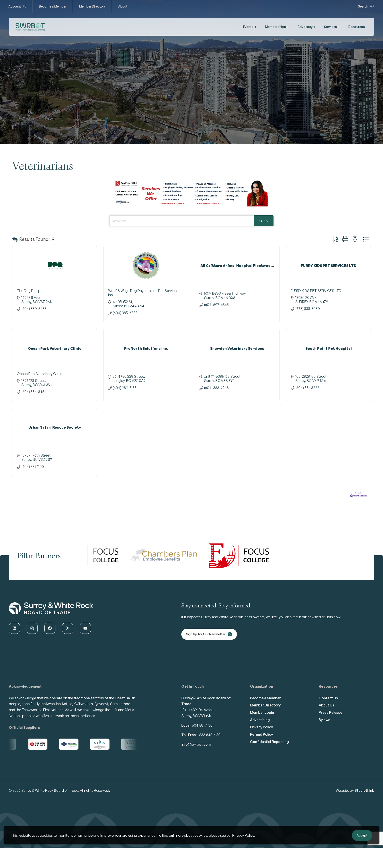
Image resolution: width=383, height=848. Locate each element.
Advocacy (305, 27)
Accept (362, 835)
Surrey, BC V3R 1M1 (196, 716)
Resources (356, 27)
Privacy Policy (243, 835)
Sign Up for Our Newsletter (205, 634)
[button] (15, 239)
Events (248, 27)
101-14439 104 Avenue (198, 710)
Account (14, 6)
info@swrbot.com (196, 744)
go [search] (266, 221)
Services (330, 27)
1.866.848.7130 (209, 735)
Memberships (275, 27)
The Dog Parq (28, 290)
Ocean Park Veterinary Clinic (39, 373)
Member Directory (92, 6)
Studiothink (364, 790)
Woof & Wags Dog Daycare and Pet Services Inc (143, 292)
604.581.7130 (202, 725)
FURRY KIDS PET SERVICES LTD (316, 290)
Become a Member (52, 6)
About (122, 6)
